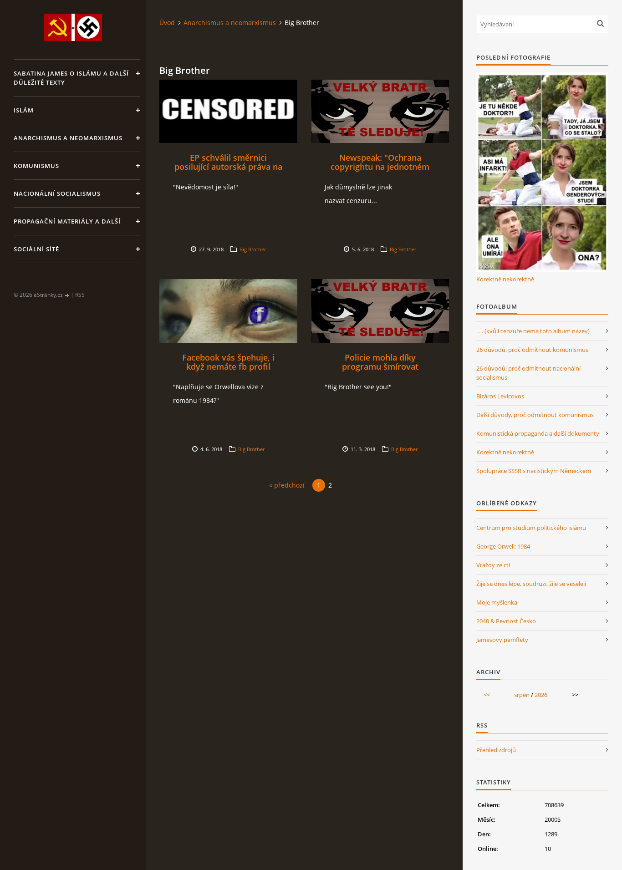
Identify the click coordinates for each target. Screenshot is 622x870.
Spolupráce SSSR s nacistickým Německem (533, 471)
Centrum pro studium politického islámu (531, 528)
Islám (24, 110)
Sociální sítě (36, 249)
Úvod (167, 22)
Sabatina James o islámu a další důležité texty (71, 77)
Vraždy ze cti (493, 565)
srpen (522, 695)
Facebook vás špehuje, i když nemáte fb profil (228, 362)
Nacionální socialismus (57, 193)
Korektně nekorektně (505, 279)
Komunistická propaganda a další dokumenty (537, 433)
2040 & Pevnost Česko (506, 621)
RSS (80, 295)
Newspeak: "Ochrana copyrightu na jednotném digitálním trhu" (380, 166)
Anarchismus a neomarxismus (68, 138)
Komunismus (36, 166)
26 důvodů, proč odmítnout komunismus (532, 350)
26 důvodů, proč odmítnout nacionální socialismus (528, 373)
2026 (541, 695)
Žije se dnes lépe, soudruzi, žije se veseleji (531, 584)
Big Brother (253, 249)
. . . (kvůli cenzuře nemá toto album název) (533, 331)
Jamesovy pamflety (502, 640)
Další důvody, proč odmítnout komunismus (535, 415)
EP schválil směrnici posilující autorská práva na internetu (228, 166)
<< (487, 695)
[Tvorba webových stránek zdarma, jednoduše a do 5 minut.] (67, 295)
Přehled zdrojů (496, 750)
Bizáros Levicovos (500, 396)
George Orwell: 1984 (503, 546)
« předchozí (287, 485)
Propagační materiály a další (67, 221)
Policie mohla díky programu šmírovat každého (380, 366)
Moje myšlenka (496, 602)
